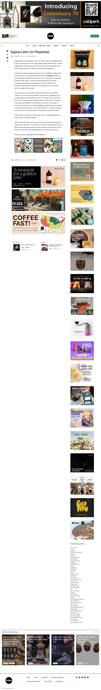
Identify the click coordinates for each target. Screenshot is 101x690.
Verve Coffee (73, 619)
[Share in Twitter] (7, 54)
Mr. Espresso (73, 594)
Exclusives (17, 56)
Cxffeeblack (73, 569)
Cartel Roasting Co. (75, 560)
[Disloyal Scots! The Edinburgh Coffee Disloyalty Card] (52, 246)
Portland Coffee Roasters (77, 607)
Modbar (72, 592)
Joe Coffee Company (76, 579)
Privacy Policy (48, 681)
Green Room (11, 663)
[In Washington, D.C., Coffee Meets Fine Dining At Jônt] (38, 649)
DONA (72, 572)
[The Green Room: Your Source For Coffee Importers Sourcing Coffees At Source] (13, 649)
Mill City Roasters (74, 590)
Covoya (72, 565)
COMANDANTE (74, 564)
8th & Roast (73, 547)
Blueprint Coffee (74, 557)
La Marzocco (73, 584)
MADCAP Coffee (74, 585)
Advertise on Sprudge (57, 677)
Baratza (72, 554)
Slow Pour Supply (75, 614)
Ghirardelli (73, 575)
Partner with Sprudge (76, 622)
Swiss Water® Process (76, 617)
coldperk (72, 562)
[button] (2, 45)
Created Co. (73, 567)
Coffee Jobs (45, 677)
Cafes (50, 248)
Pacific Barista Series (75, 602)
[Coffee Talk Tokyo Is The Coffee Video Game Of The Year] (62, 649)
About (28, 677)
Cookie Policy (59, 681)
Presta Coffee (74, 609)
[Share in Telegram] (7, 57)
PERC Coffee (73, 604)
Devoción (72, 570)
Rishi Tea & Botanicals (76, 610)
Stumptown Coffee (75, 615)
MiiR (71, 589)
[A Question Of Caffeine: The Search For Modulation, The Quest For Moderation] (87, 649)
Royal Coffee (73, 612)
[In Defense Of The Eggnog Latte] (24, 246)
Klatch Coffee (74, 580)
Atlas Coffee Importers (76, 552)
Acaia (71, 549)
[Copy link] (7, 61)
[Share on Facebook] (7, 51)
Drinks (12, 56)
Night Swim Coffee (75, 595)
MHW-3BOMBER (74, 587)
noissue (72, 597)
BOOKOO (72, 555)
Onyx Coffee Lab (74, 600)
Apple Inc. (73, 550)
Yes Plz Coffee (74, 620)
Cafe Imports (73, 559)
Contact (36, 677)
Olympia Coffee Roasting (76, 599)
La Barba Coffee (74, 582)
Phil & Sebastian (74, 605)
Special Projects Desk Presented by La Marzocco (13, 36)
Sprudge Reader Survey (34, 681)
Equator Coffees (74, 574)
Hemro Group (74, 577)
